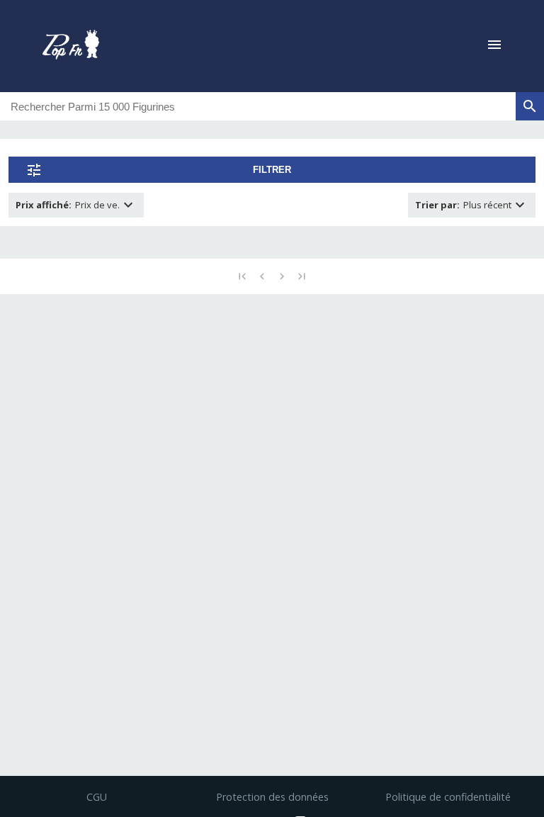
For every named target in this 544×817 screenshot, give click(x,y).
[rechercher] (530, 106)
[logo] (70, 46)
